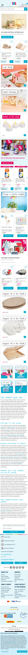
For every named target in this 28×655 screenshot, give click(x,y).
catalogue (7, 430)
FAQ (15, 581)
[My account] (22, 5)
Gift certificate (18, 574)
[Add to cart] (11, 61)
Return (2, 593)
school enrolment (20, 435)
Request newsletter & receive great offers (14, 525)
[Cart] (25, 5)
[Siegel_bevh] (8, 616)
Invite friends (17, 576)
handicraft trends (11, 427)
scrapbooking (24, 457)
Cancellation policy (5, 590)
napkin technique (9, 457)
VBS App (3, 596)
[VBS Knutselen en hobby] (14, 3)
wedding (8, 435)
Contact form (7, 562)
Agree (25, 651)
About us (3, 574)
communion (13, 435)
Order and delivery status (20, 596)
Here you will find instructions (16, 462)
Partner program (4, 576)
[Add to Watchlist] (11, 42)
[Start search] (25, 9)
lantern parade (4, 436)
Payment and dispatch (6, 588)
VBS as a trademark (5, 578)
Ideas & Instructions (19, 579)
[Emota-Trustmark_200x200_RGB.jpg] (23, 615)
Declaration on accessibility (7, 595)
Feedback (21, 562)
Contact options (18, 594)
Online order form (5, 587)
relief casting (16, 457)
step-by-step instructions (19, 454)
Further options (5, 651)
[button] (2, 51)
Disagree (20, 651)
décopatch (3, 457)
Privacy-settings (4, 592)
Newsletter (17, 578)
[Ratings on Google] (14, 608)
